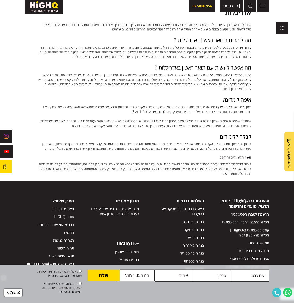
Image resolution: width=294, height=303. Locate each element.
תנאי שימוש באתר (61, 256)
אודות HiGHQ (64, 216)
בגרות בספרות (194, 261)
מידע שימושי (62, 201)
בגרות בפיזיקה (194, 229)
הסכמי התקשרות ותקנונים (55, 224)
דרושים (69, 232)
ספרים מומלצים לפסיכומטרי (249, 258)
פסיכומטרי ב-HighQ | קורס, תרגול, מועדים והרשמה (244, 203)
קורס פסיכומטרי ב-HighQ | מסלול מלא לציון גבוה (249, 232)
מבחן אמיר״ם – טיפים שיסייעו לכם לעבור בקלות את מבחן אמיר (115, 211)
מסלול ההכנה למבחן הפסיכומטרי (245, 222)
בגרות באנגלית (193, 221)
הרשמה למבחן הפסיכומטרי (250, 214)
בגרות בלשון (195, 237)
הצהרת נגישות (63, 240)
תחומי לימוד (65, 248)
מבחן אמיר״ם (127, 201)
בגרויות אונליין (129, 259)
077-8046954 (202, 6)
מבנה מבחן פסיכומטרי (253, 250)
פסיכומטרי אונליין (127, 251)
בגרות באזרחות (193, 245)
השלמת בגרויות (190, 201)
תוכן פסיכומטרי (258, 242)
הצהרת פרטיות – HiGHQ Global (49, 264)
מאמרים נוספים (63, 208)
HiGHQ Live (128, 243)
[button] (276, 292)
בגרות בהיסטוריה (192, 253)
